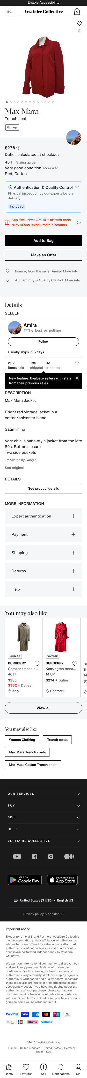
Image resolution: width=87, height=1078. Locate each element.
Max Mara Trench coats (27, 752)
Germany (70, 1048)
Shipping (20, 552)
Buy (11, 806)
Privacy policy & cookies (41, 914)
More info (50, 167)
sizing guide (26, 162)
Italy (48, 1051)
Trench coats (57, 739)
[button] (77, 11)
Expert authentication (31, 516)
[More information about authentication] (77, 186)
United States (52, 1048)
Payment (20, 534)
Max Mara (22, 112)
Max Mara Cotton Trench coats (33, 764)
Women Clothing (22, 739)
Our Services (21, 794)
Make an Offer (43, 255)
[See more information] (78, 222)
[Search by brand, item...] (10, 11)
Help (16, 589)
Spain (39, 1051)
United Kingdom (30, 1048)
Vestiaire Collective (29, 841)
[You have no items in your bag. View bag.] (77, 11)
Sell (12, 817)
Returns (19, 571)
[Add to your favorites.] (37, 664)
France (12, 1048)
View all (43, 708)
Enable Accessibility (43, 2)
